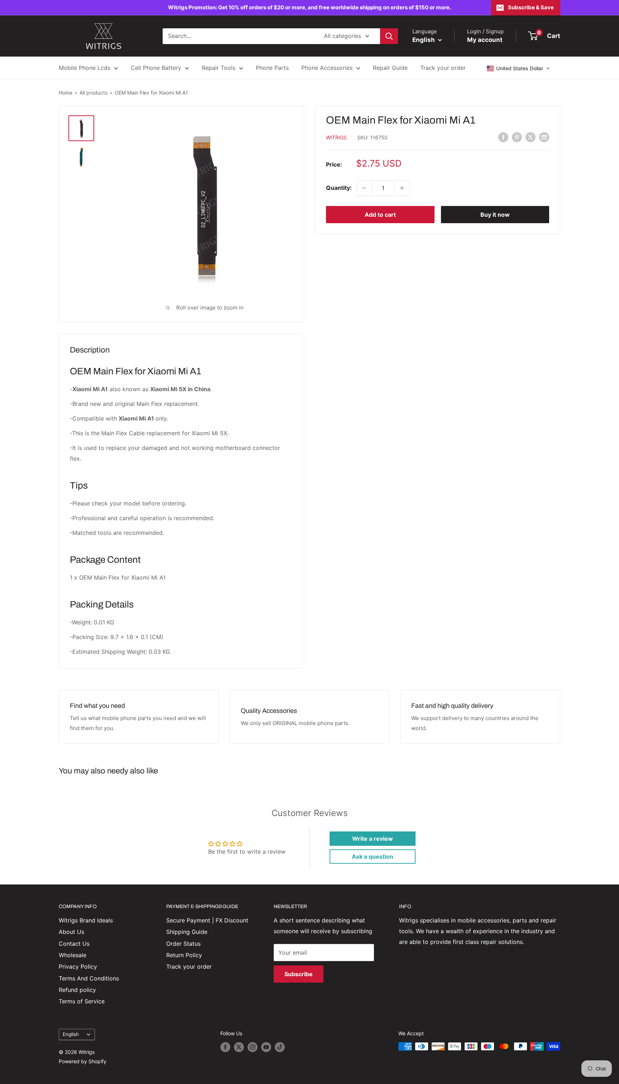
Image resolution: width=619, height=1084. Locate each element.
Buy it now (495, 214)
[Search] (389, 36)
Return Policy (184, 955)
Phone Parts (272, 67)
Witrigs (336, 137)
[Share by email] (544, 136)
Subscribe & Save (531, 7)
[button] (518, 68)
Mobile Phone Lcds (84, 67)
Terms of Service (82, 1001)
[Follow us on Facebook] (225, 1047)
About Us (71, 931)
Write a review (372, 838)
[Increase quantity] (401, 188)
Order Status (183, 943)
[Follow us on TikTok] (280, 1047)
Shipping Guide (186, 931)
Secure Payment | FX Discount (207, 920)
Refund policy (77, 989)
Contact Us (74, 943)
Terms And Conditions (89, 978)
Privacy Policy (78, 966)
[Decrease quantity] (363, 188)
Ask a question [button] (372, 856)
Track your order (443, 67)
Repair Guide (390, 67)
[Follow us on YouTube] (266, 1047)
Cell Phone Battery (156, 67)
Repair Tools (218, 67)
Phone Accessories (326, 67)
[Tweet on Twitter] (531, 136)
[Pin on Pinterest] (517, 136)
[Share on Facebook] (503, 136)
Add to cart (380, 214)
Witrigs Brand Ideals (86, 920)
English (71, 1034)
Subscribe (298, 974)
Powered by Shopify (82, 1061)
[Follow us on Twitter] (239, 1047)
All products (93, 93)
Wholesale (72, 955)
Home (65, 93)
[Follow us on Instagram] (253, 1047)
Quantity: (339, 187)
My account (485, 39)
